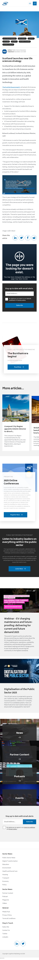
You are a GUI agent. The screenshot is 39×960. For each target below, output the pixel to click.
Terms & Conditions (8, 918)
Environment (6, 868)
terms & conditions (29, 828)
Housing (5, 875)
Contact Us (6, 930)
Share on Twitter (21, 237)
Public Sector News (8, 858)
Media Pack (6, 912)
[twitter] (23, 943)
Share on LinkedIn (15, 237)
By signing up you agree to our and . (20, 299)
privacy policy (22, 300)
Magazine (5, 900)
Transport (5, 878)
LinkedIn (5, 937)
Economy (5, 881)
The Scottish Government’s (11, 87)
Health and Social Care (9, 871)
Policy (4, 885)
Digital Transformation (10, 861)
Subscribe (5, 927)
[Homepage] (5, 3)
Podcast (5, 896)
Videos (4, 903)
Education (5, 864)
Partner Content (7, 893)
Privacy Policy (7, 915)
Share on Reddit (34, 237)
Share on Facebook (27, 237)
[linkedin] (17, 943)
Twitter (4, 934)
